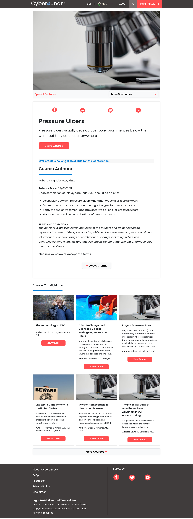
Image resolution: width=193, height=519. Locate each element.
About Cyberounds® (45, 469)
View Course (53, 342)
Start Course (54, 146)
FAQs (36, 475)
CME (89, 3)
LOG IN (143, 3)
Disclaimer (39, 492)
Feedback (39, 481)
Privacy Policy (41, 486)
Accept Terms (98, 265)
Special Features (45, 94)
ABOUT (123, 3)
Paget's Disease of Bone (136, 325)
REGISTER (154, 3)
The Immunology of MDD (51, 325)
